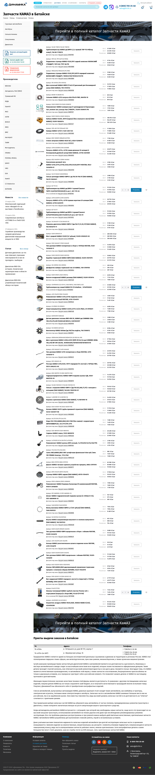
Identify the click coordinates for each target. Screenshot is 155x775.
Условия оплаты (39, 740)
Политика (7, 749)
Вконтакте (94, 742)
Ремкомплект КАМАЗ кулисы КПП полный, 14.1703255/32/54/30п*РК (71, 443)
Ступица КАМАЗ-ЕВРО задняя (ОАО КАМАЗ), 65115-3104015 (67, 474)
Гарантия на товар (40, 746)
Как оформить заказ (70, 740)
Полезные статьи (69, 743)
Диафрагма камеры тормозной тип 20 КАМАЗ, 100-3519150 (68, 268)
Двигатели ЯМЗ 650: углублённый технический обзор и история (15, 282)
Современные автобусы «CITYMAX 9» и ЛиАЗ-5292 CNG (15, 220)
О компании (72, 3)
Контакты (82, 3)
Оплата (64, 3)
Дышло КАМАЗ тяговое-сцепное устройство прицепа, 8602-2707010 (71, 465)
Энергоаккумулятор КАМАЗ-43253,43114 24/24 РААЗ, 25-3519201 (69, 309)
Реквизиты (7, 743)
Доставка (57, 3)
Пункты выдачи (68, 749)
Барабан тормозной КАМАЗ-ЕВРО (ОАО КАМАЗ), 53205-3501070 (69, 258)
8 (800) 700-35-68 (127, 6)
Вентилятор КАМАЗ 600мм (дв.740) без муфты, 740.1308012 (68, 330)
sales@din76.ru (125, 8)
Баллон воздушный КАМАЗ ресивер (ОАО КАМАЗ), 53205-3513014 (70, 277)
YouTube (99, 742)
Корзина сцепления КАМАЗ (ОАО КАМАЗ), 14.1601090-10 (66, 400)
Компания (7, 737)
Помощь (65, 737)
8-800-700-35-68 (137, 742)
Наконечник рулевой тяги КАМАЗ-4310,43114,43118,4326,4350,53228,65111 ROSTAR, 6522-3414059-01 (69, 164)
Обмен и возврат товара (42, 749)
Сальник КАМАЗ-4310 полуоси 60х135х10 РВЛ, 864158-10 (67, 97)
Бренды (65, 746)
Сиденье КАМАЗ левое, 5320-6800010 (60, 433)
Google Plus (110, 742)
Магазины (7, 752)
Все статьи (24, 249)
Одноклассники (104, 742)
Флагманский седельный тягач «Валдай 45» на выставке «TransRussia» (15, 206)
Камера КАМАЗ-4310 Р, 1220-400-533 (59, 131)
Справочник (47, 3)
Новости (6, 746)
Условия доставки (40, 743)
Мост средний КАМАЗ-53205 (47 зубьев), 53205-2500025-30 (68, 236)
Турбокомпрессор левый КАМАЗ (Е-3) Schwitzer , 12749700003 (69, 287)
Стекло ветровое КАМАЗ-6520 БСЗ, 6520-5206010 (64, 141)
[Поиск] (97, 7)
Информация (38, 737)
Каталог (37, 3)
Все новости (23, 198)
